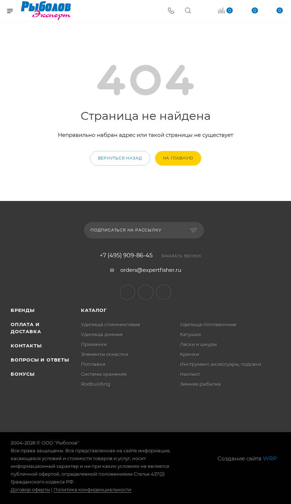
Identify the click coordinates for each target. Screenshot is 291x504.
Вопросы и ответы (40, 360)
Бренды (23, 310)
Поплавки (93, 364)
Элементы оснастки (104, 354)
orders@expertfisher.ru (150, 270)
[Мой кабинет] (205, 11)
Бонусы (23, 374)
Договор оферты (30, 489)
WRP (270, 458)
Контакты (26, 345)
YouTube (145, 292)
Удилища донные (102, 334)
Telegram (127, 292)
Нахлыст (190, 374)
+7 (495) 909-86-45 (126, 255)
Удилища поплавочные (208, 324)
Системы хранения (104, 374)
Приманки (94, 344)
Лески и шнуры (198, 344)
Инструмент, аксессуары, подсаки (220, 364)
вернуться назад (120, 158)
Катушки (190, 334)
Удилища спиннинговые (110, 324)
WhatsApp (163, 292)
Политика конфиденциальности (92, 489)
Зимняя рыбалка (200, 384)
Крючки (189, 354)
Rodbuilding (95, 384)
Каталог (94, 310)
